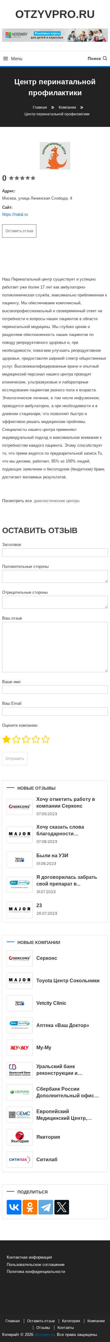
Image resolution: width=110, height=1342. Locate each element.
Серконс (46, 958)
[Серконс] (20, 958)
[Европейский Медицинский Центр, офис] (20, 1115)
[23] (20, 910)
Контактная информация (29, 1257)
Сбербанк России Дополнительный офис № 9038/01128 (65, 1092)
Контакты (65, 1328)
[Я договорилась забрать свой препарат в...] (20, 885)
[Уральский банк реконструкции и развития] (20, 1070)
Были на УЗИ (52, 855)
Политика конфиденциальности (36, 1271)
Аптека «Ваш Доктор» (62, 1025)
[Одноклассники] (30, 1207)
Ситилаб (46, 1159)
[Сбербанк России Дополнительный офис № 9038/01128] (20, 1092)
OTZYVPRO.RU (55, 14)
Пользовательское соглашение (35, 1264)
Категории (71, 1321)
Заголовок (11, 544)
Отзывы (43, 1328)
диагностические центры (56, 500)
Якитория (48, 1137)
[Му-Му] (20, 1048)
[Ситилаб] (20, 1160)
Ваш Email (11, 703)
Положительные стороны (25, 566)
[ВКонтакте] (14, 1207)
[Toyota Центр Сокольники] (20, 981)
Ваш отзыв (12, 618)
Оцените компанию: (20, 725)
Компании (96, 1321)
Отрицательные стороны (25, 592)
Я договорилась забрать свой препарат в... (66, 880)
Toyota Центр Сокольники (68, 980)
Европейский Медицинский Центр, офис (61, 1115)
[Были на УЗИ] (20, 859)
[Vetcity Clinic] (20, 1003)
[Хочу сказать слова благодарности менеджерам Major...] (20, 835)
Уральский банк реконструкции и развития (57, 1070)
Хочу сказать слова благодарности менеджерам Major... (60, 830)
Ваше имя (11, 682)
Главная (13, 1321)
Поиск (94, 58)
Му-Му (43, 1047)
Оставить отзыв (19, 231)
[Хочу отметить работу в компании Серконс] (20, 807)
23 (39, 905)
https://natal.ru (15, 214)
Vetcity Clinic (51, 1003)
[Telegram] (45, 1207)
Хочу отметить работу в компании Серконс (65, 803)
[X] (61, 1207)
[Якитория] (20, 1137)
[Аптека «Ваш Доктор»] (20, 1025)
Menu (16, 58)
